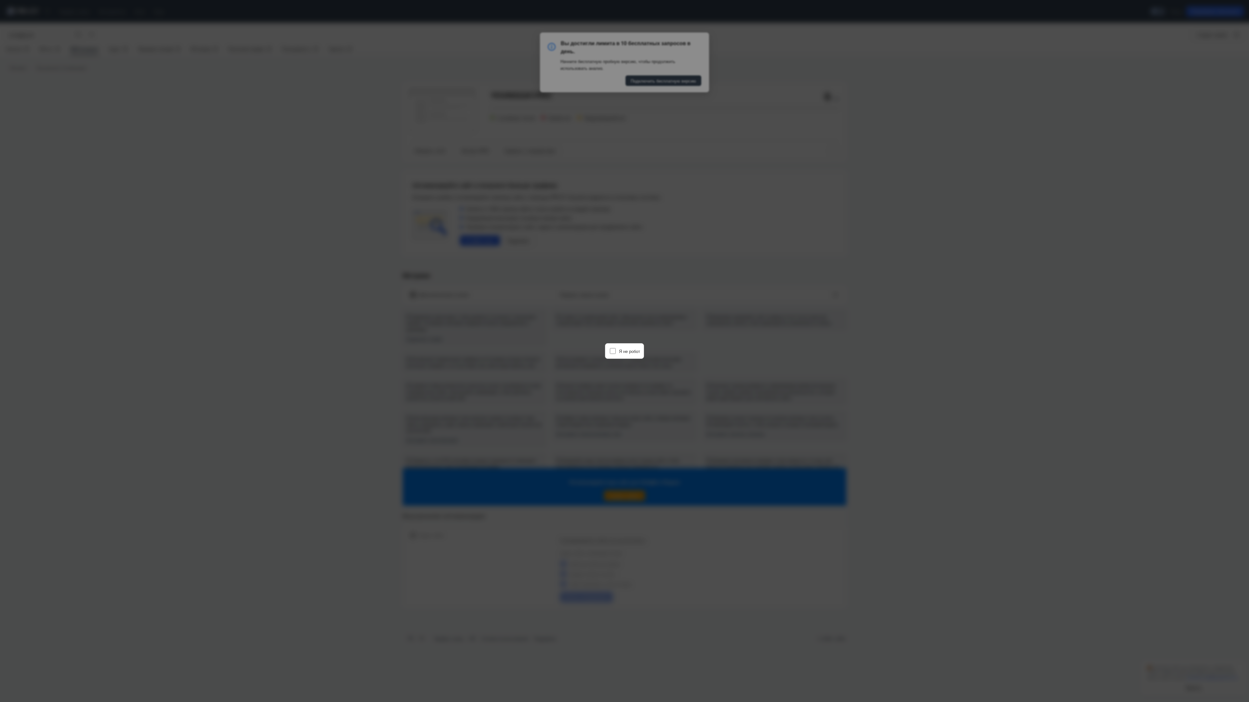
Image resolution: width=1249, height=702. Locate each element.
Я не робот (629, 351)
